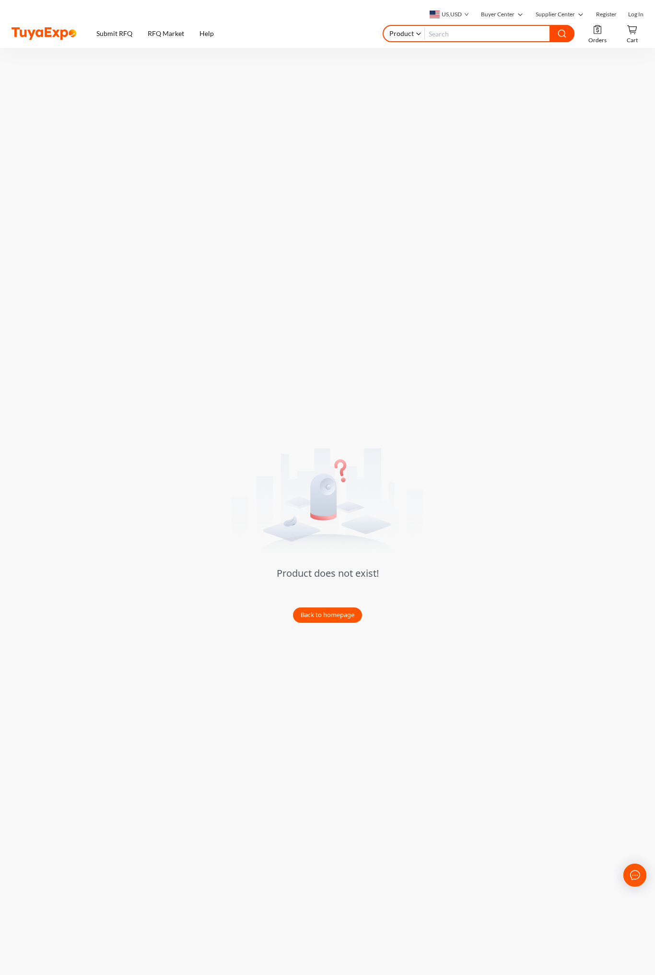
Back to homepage (327, 614)
